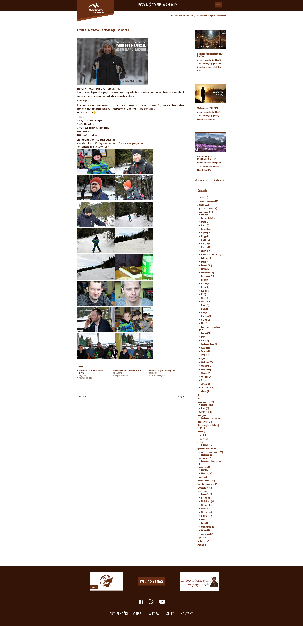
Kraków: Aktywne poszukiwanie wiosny (206, 157)
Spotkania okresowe (209, 418)
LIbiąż (203, 279)
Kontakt (187, 614)
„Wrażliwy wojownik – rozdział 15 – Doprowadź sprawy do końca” (119, 143)
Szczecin (204, 347)
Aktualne (200, 197)
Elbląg (203, 236)
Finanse (204, 497)
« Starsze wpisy (201, 180)
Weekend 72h (202, 487)
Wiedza (200, 491)
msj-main (186, 15)
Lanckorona (205, 276)
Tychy (203, 358)
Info (198, 394)
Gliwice (204, 247)
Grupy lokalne (201, 67)
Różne (203, 469)
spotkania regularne (205, 448)
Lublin (203, 290)
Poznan (204, 333)
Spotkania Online (208, 344)
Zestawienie (202, 541)
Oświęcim (205, 316)
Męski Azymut (202, 421)
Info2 (199, 398)
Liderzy (200, 415)
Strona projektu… (84, 100)
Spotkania (205, 454)
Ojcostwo (204, 515)
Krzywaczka (205, 272)
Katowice (204, 257)
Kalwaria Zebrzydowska (210, 254)
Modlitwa (204, 512)
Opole (203, 308)
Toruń (203, 354)
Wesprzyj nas (151, 581)
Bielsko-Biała (206, 218)
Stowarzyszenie (203, 458)
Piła (202, 323)
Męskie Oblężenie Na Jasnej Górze (208, 426)
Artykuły (200, 204)
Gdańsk (204, 239)
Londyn (204, 283)
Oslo (203, 312)
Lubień (203, 287)
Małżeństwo (206, 501)
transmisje (201, 476)
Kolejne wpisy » (220, 180)
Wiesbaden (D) (206, 369)
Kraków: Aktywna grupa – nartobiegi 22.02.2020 (127, 370)
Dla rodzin (218, 63)
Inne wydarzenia (211, 67)
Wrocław (204, 376)
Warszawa (205, 365)
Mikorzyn (204, 301)
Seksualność (206, 526)
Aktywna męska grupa (207, 15)
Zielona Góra (206, 387)
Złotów (204, 391)
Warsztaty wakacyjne (205, 484)
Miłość (203, 508)
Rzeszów (204, 340)
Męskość (204, 504)
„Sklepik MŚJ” (103, 146)
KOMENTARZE (202, 411)
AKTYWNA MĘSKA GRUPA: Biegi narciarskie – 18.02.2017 (90, 371)
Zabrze (203, 380)
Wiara (203, 530)
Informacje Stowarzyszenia (211, 460)
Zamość (204, 383)
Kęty (203, 261)
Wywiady (200, 537)
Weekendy (205, 473)
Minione (209, 119)
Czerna (204, 225)
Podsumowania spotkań (210, 326)
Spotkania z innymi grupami (208, 452)
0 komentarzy (221, 15)
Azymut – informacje (205, 208)
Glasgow (204, 243)
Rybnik (203, 336)
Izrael (203, 408)
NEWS (199, 70)
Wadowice (205, 362)
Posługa (204, 519)
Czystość (204, 494)
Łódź (203, 294)
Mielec (203, 297)
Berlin (203, 214)
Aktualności (119, 614)
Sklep (170, 614)
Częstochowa (206, 229)
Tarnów (204, 351)
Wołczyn (204, 372)
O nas (199, 442)
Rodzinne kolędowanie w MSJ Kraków (210, 54)
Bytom (203, 221)
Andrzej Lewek (211, 60)
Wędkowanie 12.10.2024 (207, 107)
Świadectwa (202, 467)
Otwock (204, 319)
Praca (203, 522)
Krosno (204, 268)
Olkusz (203, 305)
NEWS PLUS (202, 438)
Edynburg (204, 232)
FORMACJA (205, 444)
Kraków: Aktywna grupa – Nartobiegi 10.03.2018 (163, 370)
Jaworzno (204, 250)
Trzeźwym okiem (203, 480)
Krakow (218, 67)
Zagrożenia (205, 533)
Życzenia (200, 544)
